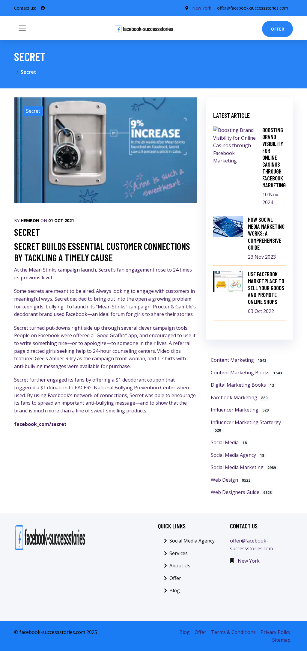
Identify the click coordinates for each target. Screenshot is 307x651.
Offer (277, 29)
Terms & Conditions (233, 632)
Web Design (230, 480)
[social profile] (42, 8)
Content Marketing (238, 360)
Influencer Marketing (240, 409)
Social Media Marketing (243, 467)
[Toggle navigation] (22, 28)
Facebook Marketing (239, 397)
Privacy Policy (276, 632)
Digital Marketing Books (242, 385)
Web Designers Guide (241, 492)
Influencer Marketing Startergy (246, 426)
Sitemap (281, 640)
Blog (174, 590)
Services (178, 553)
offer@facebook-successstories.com (252, 8)
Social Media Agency (237, 455)
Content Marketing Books (246, 372)
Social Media (229, 442)
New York (201, 8)
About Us (179, 565)
